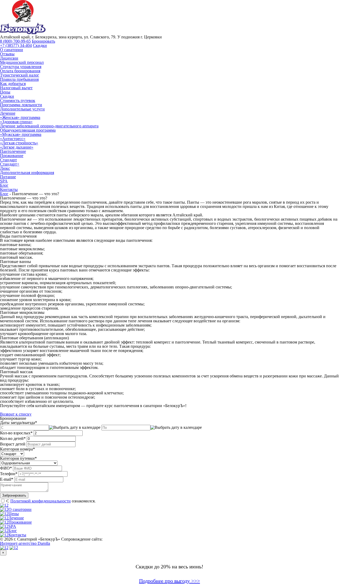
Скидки (40, 45)
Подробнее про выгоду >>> (169, 581)
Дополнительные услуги (22, 109)
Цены (5, 92)
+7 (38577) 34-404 (16, 45)
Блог (4, 185)
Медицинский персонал (22, 62)
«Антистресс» (12, 138)
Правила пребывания (19, 79)
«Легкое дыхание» (16, 147)
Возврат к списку (16, 414)
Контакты (9, 189)
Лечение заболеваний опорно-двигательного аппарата (49, 126)
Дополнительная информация (27, 172)
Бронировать (43, 41)
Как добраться (13, 83)
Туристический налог (19, 75)
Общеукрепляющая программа (28, 130)
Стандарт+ (9, 164)
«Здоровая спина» (16, 121)
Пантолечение (13, 151)
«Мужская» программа (20, 134)
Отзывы (7, 54)
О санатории (11, 49)
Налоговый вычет (16, 88)
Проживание (11, 155)
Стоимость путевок (17, 100)
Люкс (5, 168)
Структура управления (20, 66)
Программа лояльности (21, 104)
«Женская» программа (20, 117)
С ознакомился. (51, 501)
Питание (8, 177)
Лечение (7, 113)
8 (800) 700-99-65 (15, 41)
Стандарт (8, 160)
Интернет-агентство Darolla (25, 543)
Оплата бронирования (20, 71)
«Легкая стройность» (19, 143)
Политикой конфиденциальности (40, 501)
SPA (4, 181)
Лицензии (9, 58)
